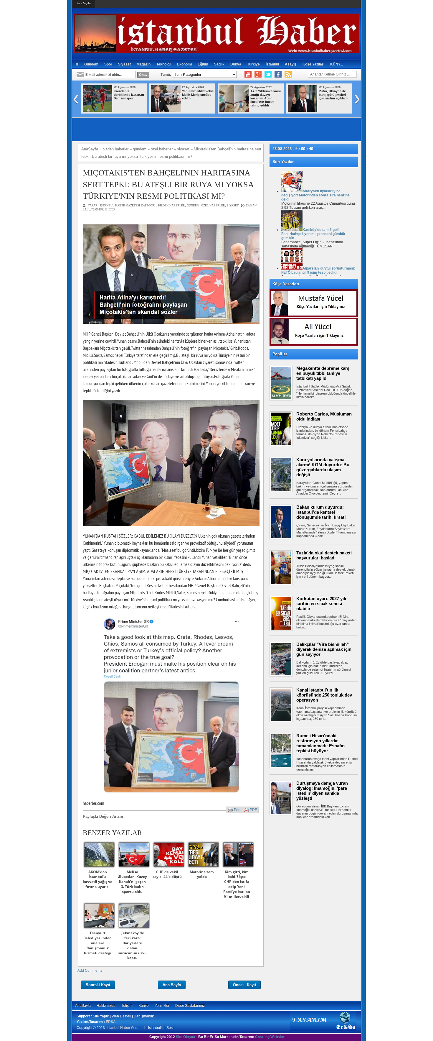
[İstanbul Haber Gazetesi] (216, 51)
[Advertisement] (317, 839)
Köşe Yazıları (313, 64)
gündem (193, 205)
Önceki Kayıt (244, 985)
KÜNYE (336, 64)
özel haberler (213, 205)
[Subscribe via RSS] (288, 74)
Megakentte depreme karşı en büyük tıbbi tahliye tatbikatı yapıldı (323, 373)
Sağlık (219, 64)
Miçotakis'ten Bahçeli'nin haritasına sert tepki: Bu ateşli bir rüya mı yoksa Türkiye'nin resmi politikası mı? (168, 184)
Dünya (235, 64)
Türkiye (253, 64)
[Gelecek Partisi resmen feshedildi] (260, 110)
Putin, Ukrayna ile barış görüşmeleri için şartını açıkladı (222, 94)
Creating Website (269, 1037)
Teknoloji (163, 64)
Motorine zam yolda (202, 874)
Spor (108, 64)
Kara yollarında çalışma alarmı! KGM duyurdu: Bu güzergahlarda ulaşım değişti (322, 467)
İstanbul (272, 64)
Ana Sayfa (84, 3)
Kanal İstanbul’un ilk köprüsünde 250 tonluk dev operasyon (324, 694)
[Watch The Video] (248, 74)
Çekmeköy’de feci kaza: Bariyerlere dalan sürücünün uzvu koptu (132, 945)
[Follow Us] (268, 74)
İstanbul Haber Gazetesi (126, 1028)
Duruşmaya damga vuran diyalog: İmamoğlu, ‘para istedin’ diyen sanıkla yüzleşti (322, 791)
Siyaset (124, 64)
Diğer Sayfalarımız (190, 1006)
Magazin (144, 64)
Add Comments (89, 970)
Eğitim (203, 64)
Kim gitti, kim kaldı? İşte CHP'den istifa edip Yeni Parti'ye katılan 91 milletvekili (236, 884)
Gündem (91, 64)
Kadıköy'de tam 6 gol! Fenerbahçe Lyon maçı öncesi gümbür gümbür (313, 234)
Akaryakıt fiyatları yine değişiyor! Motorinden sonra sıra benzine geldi (315, 195)
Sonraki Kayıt (98, 985)
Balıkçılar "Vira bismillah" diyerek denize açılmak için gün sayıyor (323, 649)
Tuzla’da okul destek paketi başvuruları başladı (324, 555)
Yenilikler (162, 1006)
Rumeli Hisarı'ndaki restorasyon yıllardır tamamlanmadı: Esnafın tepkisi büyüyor (320, 743)
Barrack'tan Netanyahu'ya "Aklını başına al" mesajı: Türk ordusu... (357, 98)
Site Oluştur (186, 1037)
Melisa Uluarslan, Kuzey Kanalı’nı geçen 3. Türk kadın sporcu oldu (132, 881)
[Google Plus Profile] (258, 74)
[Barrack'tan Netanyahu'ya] (328, 110)
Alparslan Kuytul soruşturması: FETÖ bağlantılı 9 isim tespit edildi (318, 270)
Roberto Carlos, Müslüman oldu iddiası (324, 416)
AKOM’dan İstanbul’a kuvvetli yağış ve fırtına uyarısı (97, 879)
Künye (143, 1006)
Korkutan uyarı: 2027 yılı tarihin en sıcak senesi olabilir (321, 603)
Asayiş (291, 64)
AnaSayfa (83, 1006)
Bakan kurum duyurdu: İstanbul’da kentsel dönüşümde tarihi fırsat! (321, 512)
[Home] (76, 64)
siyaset (233, 205)
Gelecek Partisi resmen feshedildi (290, 92)
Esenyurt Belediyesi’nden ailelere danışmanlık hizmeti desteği (97, 942)
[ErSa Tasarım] (323, 1030)
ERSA (111, 1022)
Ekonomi (184, 64)
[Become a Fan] (278, 74)
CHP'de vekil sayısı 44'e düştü (167, 874)
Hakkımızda (106, 1006)
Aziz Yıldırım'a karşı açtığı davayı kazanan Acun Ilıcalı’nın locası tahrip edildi (154, 98)
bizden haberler (171, 205)
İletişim (127, 1006)
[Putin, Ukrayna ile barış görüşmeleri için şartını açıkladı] (191, 110)
